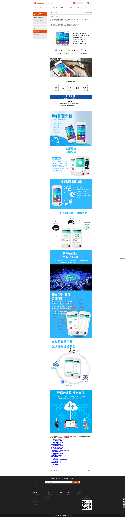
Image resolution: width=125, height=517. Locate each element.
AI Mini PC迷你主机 (36, 494)
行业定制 (55, 7)
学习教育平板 (36, 37)
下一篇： (89, 470)
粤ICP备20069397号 (69, 515)
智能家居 (35, 28)
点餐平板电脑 (47, 498)
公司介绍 (68, 494)
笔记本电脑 (35, 498)
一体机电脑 (35, 504)
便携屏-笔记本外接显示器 (38, 20)
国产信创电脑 (35, 500)
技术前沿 (62, 7)
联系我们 (85, 7)
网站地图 (78, 494)
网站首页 (39, 7)
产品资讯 (59, 494)
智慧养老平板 (36, 34)
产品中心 (47, 7)
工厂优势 (70, 7)
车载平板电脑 (36, 23)
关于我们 (78, 7)
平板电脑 (34, 497)
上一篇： (55, 470)
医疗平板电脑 (36, 31)
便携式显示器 (35, 501)
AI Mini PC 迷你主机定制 (38, 17)
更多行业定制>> (47, 500)
